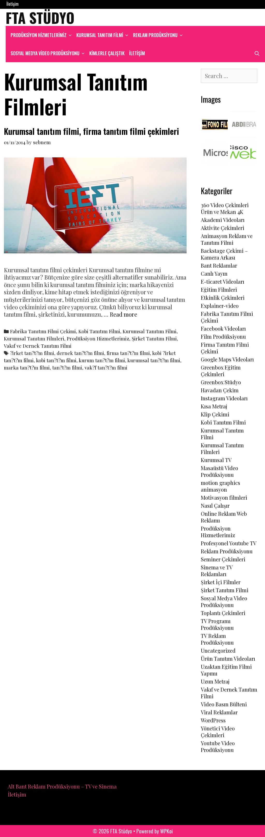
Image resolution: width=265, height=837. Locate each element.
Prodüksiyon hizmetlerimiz (39, 35)
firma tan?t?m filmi (128, 353)
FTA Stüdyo (40, 17)
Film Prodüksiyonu (223, 336)
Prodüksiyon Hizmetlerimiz (98, 338)
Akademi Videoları (223, 219)
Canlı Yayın (214, 273)
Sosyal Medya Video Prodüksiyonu (45, 53)
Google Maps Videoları (227, 359)
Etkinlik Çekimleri (223, 297)
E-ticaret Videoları (222, 281)
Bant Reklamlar (219, 265)
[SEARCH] (257, 53)
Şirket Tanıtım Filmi (154, 338)
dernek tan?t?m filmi (80, 353)
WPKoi (166, 831)
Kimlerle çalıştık (106, 53)
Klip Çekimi (215, 414)
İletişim (12, 4)
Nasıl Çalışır (215, 505)
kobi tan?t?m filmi (56, 360)
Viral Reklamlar (219, 712)
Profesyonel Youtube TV (228, 543)
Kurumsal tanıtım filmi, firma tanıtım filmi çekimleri (91, 131)
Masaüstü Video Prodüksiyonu (219, 471)
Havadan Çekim (220, 390)
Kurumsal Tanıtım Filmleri (34, 338)
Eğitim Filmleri (219, 289)
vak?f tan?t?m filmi (106, 367)
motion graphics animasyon (220, 486)
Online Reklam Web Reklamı (224, 517)
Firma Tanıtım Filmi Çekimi (225, 348)
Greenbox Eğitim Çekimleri (221, 371)
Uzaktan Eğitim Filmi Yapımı (226, 670)
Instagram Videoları (224, 398)
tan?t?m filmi (67, 367)
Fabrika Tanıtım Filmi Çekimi (43, 331)
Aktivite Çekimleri (222, 227)
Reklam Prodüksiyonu (155, 35)
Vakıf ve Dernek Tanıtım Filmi (37, 346)
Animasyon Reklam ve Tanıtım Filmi (227, 239)
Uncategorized (218, 650)
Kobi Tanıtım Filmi (99, 331)
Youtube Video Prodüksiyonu (218, 746)
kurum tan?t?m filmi (102, 360)
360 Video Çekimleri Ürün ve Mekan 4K (225, 208)
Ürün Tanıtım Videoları (228, 658)
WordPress (213, 720)
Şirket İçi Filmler (220, 581)
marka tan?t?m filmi (27, 367)
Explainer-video (220, 305)
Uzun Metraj (215, 681)
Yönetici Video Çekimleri (218, 731)
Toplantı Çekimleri (223, 612)
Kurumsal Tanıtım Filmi (99, 35)
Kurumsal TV (216, 459)
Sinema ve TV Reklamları (216, 570)
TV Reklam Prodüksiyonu (217, 639)
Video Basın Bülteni (224, 704)
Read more (123, 314)
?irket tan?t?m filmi (32, 353)
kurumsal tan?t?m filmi (153, 360)
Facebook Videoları (223, 328)
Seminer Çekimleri (223, 559)
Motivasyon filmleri (224, 497)
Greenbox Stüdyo (221, 382)
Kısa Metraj (214, 406)
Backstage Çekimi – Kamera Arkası (224, 254)
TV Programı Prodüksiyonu (217, 624)
